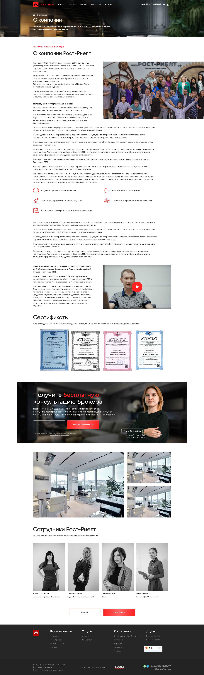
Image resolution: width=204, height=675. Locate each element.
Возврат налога (153, 636)
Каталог (61, 5)
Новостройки (56, 640)
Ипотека (83, 5)
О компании (96, 5)
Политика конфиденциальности (48, 670)
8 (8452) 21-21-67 (151, 4)
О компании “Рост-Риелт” (125, 636)
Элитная (53, 647)
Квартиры (54, 636)
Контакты (109, 5)
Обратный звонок (162, 669)
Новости (118, 651)
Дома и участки (57, 644)
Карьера (72, 5)
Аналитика (87, 640)
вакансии (84, 612)
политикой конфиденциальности (59, 435)
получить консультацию (83, 425)
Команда (118, 647)
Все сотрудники (119, 612)
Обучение (118, 640)
